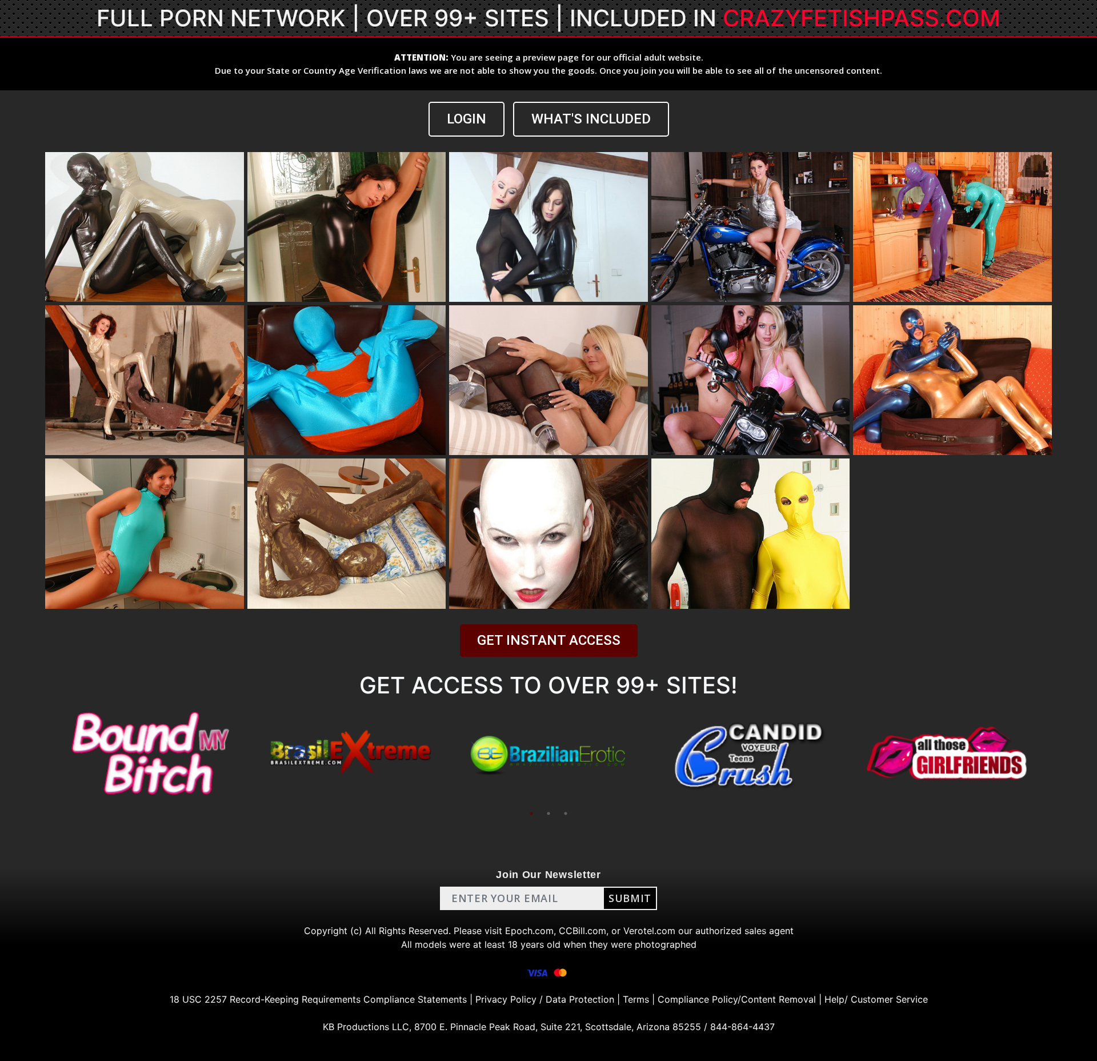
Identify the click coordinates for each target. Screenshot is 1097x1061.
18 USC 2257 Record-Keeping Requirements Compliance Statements (318, 999)
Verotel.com (649, 930)
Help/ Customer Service (876, 999)
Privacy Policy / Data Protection (544, 999)
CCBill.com (582, 930)
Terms (636, 999)
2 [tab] (548, 813)
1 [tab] (531, 813)
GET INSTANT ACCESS (548, 640)
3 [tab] (565, 813)
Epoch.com (529, 930)
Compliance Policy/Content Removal (737, 999)
